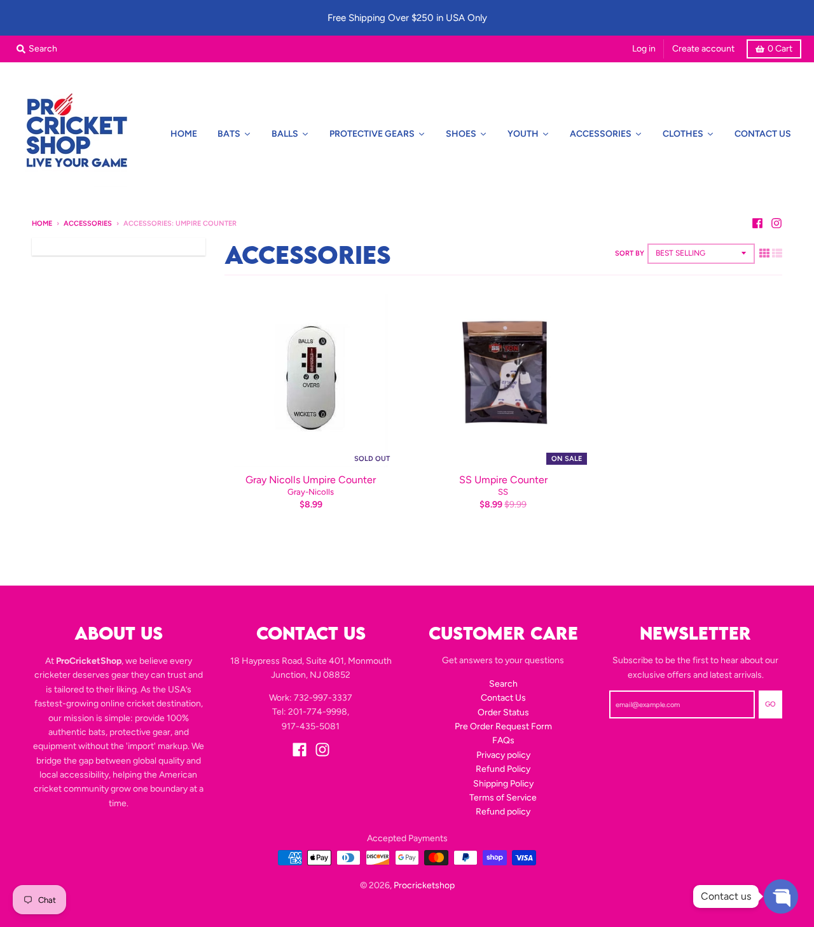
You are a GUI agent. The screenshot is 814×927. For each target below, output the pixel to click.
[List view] (777, 253)
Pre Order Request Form (503, 726)
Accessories (88, 223)
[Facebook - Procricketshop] (757, 223)
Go (770, 704)
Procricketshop (424, 885)
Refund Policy (503, 769)
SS (503, 492)
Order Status (503, 712)
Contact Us (503, 697)
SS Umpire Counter (503, 480)
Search (503, 683)
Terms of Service (503, 797)
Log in (644, 48)
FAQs (503, 740)
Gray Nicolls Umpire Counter (310, 480)
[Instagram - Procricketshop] (776, 223)
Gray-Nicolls (310, 492)
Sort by (629, 253)
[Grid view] (764, 253)
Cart (780, 48)
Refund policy (503, 811)
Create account (703, 48)
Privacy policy (503, 755)
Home (42, 223)
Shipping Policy (503, 783)
